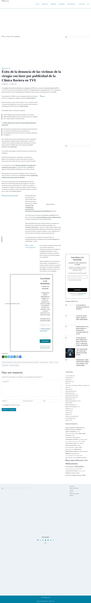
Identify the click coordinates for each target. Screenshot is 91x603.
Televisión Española (14, 365)
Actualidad (67, 377)
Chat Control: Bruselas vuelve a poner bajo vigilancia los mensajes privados (81, 351)
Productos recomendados (71, 416)
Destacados (68, 389)
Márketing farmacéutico (75, 453)
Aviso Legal (72, 486)
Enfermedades (68, 393)
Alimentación (68, 381)
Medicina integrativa (70, 404)
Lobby (80, 447)
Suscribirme (45, 341)
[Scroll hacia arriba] (88, 590)
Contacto (82, 4)
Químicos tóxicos (81, 457)
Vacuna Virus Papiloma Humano (73, 475)
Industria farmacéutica (70, 395)
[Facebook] (38, 540)
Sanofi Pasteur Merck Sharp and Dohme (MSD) (73, 468)
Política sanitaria (68, 457)
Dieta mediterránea (69, 391)
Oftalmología (5, 365)
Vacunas (67, 420)
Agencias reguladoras (71, 431)
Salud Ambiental (69, 466)
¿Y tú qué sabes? (69, 375)
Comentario (5, 381)
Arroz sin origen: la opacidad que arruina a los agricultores (82, 306)
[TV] (45, 543)
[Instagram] (43, 540)
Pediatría (67, 414)
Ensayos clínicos (75, 441)
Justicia (51, 362)
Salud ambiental (69, 418)
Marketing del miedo (70, 397)
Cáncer (67, 387)
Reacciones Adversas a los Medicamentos (76, 462)
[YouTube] (45, 540)
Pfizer (81, 455)
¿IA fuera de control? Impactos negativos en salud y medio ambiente (82, 317)
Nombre (4, 401)
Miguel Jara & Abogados (71, 406)
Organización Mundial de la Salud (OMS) (72, 455)
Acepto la (45, 329)
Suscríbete (77, 290)
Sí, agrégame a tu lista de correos (11, 405)
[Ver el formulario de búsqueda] (88, 4)
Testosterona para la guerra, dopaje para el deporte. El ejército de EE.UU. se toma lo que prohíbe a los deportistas (82, 341)
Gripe (78, 443)
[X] (40, 540)
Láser (56, 362)
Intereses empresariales (69, 447)
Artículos (45, 4)
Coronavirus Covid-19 (71, 439)
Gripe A (81, 443)
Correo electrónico (28, 401)
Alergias (67, 379)
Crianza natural (81, 439)
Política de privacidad (74, 488)
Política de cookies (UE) (74, 493)
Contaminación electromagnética (72, 437)
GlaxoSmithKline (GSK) (70, 443)
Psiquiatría (75, 457)
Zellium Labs (51, 601)
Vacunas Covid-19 (75, 473)
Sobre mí (53, 4)
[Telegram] (53, 540)
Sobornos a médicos (82, 470)
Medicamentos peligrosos (71, 400)
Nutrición (67, 410)
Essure (80, 441)
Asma (66, 383)
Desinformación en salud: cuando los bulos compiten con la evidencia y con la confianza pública (82, 362)
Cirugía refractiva (44, 362)
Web (44, 401)
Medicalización (6, 68)
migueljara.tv (68, 408)
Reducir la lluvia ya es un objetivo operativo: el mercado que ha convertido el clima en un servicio (82, 330)
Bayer (77, 433)
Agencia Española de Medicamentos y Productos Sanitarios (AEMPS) (75, 428)
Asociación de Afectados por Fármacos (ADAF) (76, 385)
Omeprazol (67, 412)
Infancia (79, 445)
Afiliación (72, 495)
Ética (84, 475)
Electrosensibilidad (68, 441)
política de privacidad (45, 347)
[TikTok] (50, 540)
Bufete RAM (82, 433)
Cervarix (73, 435)
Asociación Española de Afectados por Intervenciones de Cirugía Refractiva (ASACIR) (20, 362)
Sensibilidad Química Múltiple (71, 470)
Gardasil (83, 441)
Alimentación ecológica (70, 433)
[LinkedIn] (48, 540)
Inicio (37, 4)
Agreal (78, 431)
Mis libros (62, 4)
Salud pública (79, 466)
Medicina (67, 402)
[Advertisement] (45, 19)
